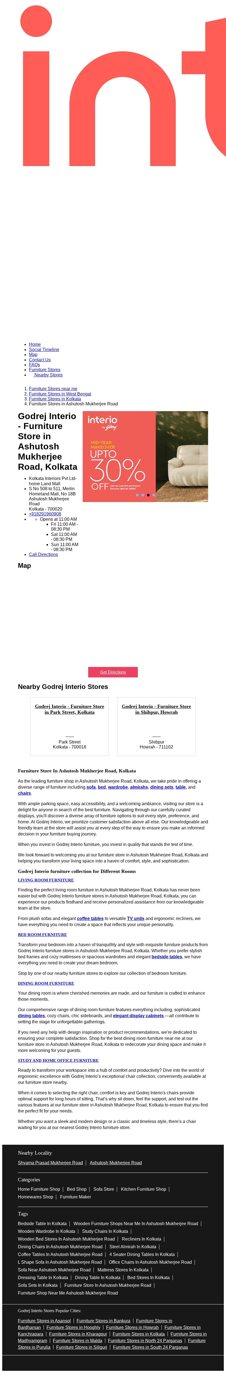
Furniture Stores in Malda (77, 1340)
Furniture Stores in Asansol (44, 1320)
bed (102, 787)
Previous (14, 729)
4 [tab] (153, 495)
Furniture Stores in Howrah (132, 1327)
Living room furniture (46, 880)
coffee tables (90, 918)
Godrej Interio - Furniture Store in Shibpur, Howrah (156, 709)
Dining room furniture (46, 983)
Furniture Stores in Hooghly (73, 1327)
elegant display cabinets (139, 1015)
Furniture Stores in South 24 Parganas (150, 1347)
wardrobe (118, 787)
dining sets (161, 787)
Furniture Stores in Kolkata (139, 1334)
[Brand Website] (130, 1362)
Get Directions (113, 672)
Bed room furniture (42, 934)
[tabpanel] (145, 456)
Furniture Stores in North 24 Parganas (145, 1340)
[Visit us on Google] (104, 1362)
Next (212, 729)
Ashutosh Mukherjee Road (116, 1162)
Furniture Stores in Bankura (103, 1320)
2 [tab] (142, 495)
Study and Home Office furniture (58, 1060)
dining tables (31, 1015)
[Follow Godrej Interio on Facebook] (95, 1362)
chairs (24, 793)
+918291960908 (45, 514)
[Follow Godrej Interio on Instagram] (113, 1362)
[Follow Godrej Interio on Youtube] (122, 1362)
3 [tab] (148, 495)
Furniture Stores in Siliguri (81, 1347)
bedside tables (167, 956)
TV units (135, 918)
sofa (91, 787)
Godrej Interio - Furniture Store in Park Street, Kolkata (69, 709)
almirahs (139, 787)
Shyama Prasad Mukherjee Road (50, 1162)
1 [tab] (137, 495)
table (181, 787)
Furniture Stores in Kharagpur (78, 1334)
